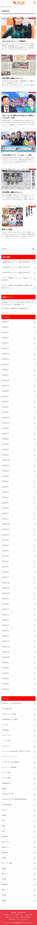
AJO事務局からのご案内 (10, 719)
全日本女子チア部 (7, 794)
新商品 (4, 868)
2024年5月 (5, 401)
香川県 (4, 895)
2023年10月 (6, 423)
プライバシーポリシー (22, 919)
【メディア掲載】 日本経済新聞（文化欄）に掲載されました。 (17, 286)
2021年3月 (5, 567)
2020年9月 (5, 598)
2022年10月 (6, 471)
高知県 (4, 900)
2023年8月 (5, 428)
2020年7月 (5, 609)
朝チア (4, 874)
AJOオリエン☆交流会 (9, 714)
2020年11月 (5, 588)
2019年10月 (6, 657)
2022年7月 (5, 487)
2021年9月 (5, 540)
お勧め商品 (5, 730)
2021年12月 (6, 524)
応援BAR (5, 836)
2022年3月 (5, 508)
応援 (3, 831)
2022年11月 (5, 465)
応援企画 (5, 852)
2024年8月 (5, 396)
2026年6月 (5, 327)
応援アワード (6, 842)
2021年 (7, 6)
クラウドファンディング (10, 756)
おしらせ (5, 724)
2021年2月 (5, 572)
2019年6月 (5, 678)
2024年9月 (5, 391)
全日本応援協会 (7, 804)
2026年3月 (5, 338)
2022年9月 (5, 476)
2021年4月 (5, 561)
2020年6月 (5, 614)
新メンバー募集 (7, 863)
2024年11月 (5, 385)
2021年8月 (5, 545)
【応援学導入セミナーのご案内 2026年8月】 (16, 262)
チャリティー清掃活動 (9, 767)
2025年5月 (5, 369)
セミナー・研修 (19, 917)
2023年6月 (5, 439)
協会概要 (14, 912)
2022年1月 (5, 519)
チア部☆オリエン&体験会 (10, 762)
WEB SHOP (28, 917)
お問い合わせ (12, 919)
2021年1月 (5, 577)
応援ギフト (5, 847)
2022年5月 (5, 497)
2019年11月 (5, 652)
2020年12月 (6, 583)
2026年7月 (5, 322)
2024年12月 (6, 380)
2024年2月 (5, 412)
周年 (3, 820)
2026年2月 (5, 343)
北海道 (4, 815)
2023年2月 (5, 449)
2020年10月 (6, 593)
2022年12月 (6, 460)
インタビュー (6, 746)
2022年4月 (5, 503)
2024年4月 (5, 407)
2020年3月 (5, 630)
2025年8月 (5, 364)
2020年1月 (5, 641)
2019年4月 (5, 689)
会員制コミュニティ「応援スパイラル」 (14, 914)
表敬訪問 (5, 884)
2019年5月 (5, 684)
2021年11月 (5, 529)
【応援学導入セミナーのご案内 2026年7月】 (16, 267)
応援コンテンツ (10, 917)
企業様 (4, 788)
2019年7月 (5, 673)
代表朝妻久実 (6, 783)
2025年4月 (5, 375)
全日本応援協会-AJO (18, 922)
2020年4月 (5, 625)
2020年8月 (5, 604)
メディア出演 (6, 772)
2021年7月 (5, 551)
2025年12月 (6, 353)
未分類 (4, 879)
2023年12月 (6, 417)
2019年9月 (5, 662)
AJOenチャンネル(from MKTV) (12, 703)
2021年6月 (5, 556)
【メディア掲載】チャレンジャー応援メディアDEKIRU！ (17, 279)
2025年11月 (5, 359)
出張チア (5, 810)
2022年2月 (5, 513)
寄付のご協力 (29, 914)
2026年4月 (5, 332)
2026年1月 (5, 348)
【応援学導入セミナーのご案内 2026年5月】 (16, 272)
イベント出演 (6, 740)
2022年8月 (5, 481)
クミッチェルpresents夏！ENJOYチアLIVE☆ (16, 751)
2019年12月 (6, 646)
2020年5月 (5, 620)
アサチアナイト (7, 735)
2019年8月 (5, 668)
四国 (3, 826)
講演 (3, 890)
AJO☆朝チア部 (7, 708)
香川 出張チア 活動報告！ (9, 308)
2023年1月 (5, 455)
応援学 (4, 858)
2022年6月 (5, 492)
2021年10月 (6, 535)
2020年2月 (5, 636)
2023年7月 (5, 433)
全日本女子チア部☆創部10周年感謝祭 (14, 799)
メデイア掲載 (6, 778)
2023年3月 (5, 444)
